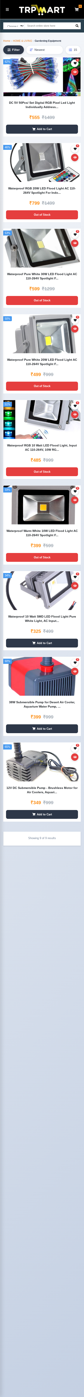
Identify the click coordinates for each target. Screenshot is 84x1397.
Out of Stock (42, 214)
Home (6, 40)
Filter (16, 49)
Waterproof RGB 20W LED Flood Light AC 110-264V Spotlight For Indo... (42, 190)
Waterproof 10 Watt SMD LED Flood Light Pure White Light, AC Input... (42, 619)
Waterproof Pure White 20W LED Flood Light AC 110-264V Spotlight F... (42, 362)
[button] (77, 9)
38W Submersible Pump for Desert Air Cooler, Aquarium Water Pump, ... (42, 704)
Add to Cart (44, 129)
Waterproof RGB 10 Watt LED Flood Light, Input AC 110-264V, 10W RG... (42, 447)
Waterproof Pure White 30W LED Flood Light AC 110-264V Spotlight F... (42, 276)
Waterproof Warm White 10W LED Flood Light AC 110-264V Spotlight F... (42, 533)
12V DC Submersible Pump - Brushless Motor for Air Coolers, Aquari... (42, 790)
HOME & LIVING (22, 40)
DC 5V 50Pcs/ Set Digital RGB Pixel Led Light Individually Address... (42, 105)
